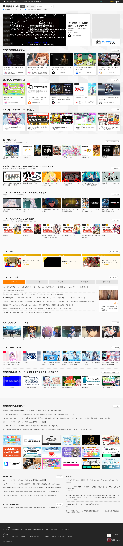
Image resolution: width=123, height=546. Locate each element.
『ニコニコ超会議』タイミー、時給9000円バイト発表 (82, 504)
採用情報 (70, 536)
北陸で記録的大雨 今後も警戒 (12, 290)
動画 (8, 1)
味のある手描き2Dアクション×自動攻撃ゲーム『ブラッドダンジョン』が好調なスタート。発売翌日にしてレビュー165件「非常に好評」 (44, 287)
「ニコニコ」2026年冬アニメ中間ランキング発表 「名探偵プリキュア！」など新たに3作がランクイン (93, 487)
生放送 (14, 1)
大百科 (25, 1)
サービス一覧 (6, 529)
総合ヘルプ (5, 536)
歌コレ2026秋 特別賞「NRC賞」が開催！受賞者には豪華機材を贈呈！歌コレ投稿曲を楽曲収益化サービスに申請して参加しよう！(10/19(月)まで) (47, 429)
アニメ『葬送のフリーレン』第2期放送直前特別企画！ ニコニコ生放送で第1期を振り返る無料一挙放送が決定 (92, 511)
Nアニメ (33, 1)
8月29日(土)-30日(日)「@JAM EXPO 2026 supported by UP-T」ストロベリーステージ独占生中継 (32, 410)
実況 (29, 1)
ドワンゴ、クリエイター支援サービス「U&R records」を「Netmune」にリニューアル (92, 480)
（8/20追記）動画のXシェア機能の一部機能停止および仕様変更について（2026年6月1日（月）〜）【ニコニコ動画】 (33, 491)
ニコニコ (11, 6)
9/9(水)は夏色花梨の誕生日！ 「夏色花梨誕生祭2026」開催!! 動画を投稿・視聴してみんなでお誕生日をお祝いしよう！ (39, 414)
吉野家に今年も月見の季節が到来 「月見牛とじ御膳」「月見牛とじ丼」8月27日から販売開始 (32, 294)
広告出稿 (54, 536)
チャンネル (20, 1)
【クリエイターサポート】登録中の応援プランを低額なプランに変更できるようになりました (31, 426)
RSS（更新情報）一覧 (17, 529)
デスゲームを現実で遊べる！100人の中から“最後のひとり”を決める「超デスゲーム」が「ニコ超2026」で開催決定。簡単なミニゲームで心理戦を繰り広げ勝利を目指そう (92, 496)
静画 (11, 1)
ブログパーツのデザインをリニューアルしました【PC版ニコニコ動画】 (24, 422)
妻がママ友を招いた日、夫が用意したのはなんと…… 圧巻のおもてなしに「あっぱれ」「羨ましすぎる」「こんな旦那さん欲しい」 (43, 298)
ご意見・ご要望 (14, 536)
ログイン (102, 1)
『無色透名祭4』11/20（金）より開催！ (37, 9)
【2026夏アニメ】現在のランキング (14, 9)
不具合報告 (23, 536)
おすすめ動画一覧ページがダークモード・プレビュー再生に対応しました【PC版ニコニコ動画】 (32, 487)
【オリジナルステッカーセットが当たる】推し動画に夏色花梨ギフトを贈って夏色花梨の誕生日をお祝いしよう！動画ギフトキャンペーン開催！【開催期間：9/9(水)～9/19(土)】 (57, 418)
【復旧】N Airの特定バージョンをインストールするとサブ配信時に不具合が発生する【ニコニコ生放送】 (33, 495)
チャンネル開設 (45, 536)
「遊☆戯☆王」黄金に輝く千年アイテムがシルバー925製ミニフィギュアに (26, 312)
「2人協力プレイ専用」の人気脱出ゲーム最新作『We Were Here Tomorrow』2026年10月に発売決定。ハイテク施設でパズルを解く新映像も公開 (47, 301)
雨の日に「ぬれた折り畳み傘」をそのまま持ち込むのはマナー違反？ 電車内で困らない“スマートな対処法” (36, 308)
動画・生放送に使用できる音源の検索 (34, 529)
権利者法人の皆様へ (34, 536)
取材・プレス (62, 536)
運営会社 (67, 529)
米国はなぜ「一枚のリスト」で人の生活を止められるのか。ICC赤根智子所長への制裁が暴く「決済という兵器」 (37, 305)
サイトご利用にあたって (57, 529)
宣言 (47, 529)
